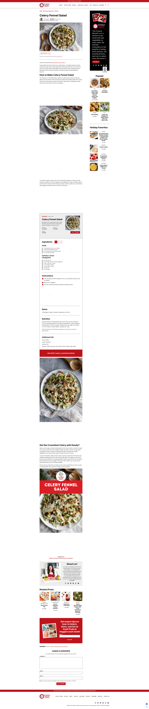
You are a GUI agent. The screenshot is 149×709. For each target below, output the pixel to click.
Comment (43, 656)
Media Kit (100, 696)
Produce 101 (95, 5)
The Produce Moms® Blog (48, 11)
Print (77, 232)
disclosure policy (59, 56)
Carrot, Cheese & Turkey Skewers (55, 606)
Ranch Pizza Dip (44, 606)
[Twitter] (73, 583)
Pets (91, 5)
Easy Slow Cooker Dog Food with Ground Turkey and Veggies (94, 94)
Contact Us (106, 696)
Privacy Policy (85, 705)
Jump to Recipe (43, 53)
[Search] (108, 5)
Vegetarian (70, 558)
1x (55, 241)
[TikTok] (75, 583)
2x (58, 241)
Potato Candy (104, 147)
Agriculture (80, 5)
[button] (42, 216)
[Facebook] (70, 583)
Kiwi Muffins (94, 114)
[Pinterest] (68, 583)
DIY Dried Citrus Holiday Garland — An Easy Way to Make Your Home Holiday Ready (103, 137)
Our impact (96, 61)
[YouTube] (78, 583)
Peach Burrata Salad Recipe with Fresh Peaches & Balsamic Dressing (78, 608)
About (60, 5)
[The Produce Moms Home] (45, 5)
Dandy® (67, 453)
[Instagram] (65, 583)
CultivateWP (107, 705)
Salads (60, 558)
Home (41, 11)
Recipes (86, 5)
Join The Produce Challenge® (74, 1)
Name (41, 671)
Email (61, 634)
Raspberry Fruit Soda (67, 604)
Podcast (88, 696)
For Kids (74, 5)
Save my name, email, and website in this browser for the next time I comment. (58, 680)
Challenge (82, 696)
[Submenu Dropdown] (62, 5)
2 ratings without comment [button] (60, 646)
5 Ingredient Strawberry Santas (103, 157)
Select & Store (67, 5)
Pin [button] (72, 232)
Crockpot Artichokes (105, 91)
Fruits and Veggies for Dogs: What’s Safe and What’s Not (104, 117)
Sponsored (65, 558)
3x (61, 241)
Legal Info (98, 705)
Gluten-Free (52, 558)
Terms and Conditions (92, 705)
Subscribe (101, 5)
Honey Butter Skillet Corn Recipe (103, 167)
